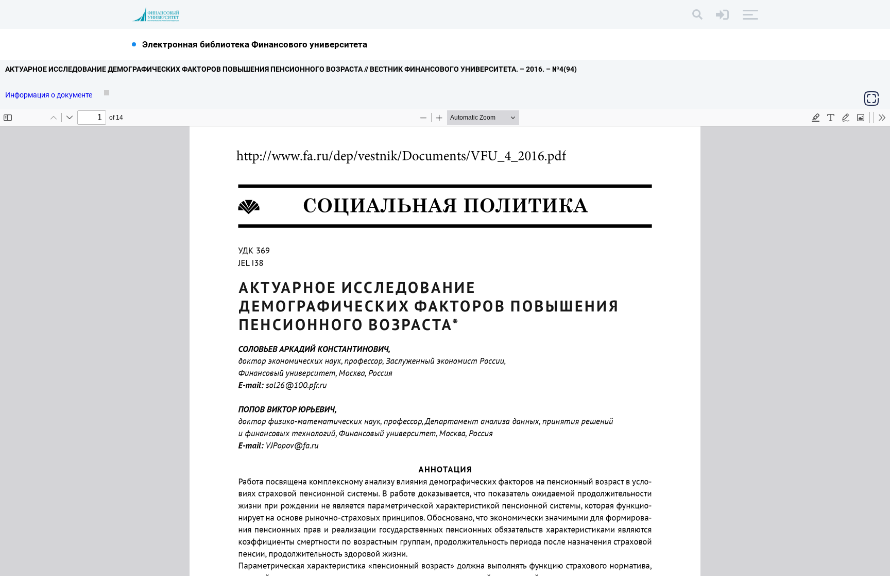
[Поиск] (697, 14)
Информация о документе (49, 95)
